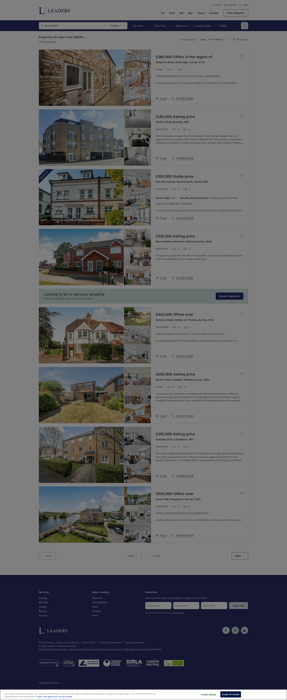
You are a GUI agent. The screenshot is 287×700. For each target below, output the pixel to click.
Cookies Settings (208, 694)
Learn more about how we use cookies (54, 697)
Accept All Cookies (230, 694)
